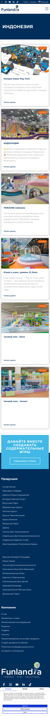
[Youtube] (10, 2)
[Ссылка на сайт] (14, 2)
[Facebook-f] (2, 2)
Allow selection (25, 709)
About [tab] (42, 689)
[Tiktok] (17, 2)
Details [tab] (25, 689)
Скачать (33, 2)
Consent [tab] (8, 689)
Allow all (25, 706)
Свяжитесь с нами (25, 461)
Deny (25, 712)
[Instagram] (6, 2)
